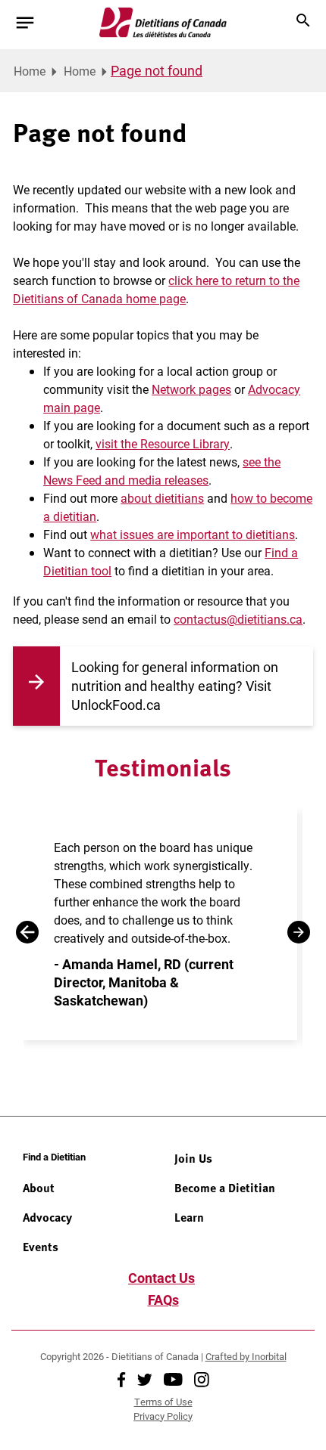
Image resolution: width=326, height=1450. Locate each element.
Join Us (193, 1158)
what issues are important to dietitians (192, 534)
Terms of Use (163, 1401)
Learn (189, 1217)
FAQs (163, 1299)
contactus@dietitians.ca (238, 619)
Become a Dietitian (224, 1188)
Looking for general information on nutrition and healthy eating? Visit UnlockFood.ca (174, 686)
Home (29, 71)
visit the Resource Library (163, 443)
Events (40, 1247)
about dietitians (162, 498)
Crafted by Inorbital (246, 1356)
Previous (27, 932)
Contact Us (161, 1278)
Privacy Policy (163, 1416)
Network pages (191, 389)
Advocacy (47, 1217)
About (39, 1188)
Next (298, 932)
